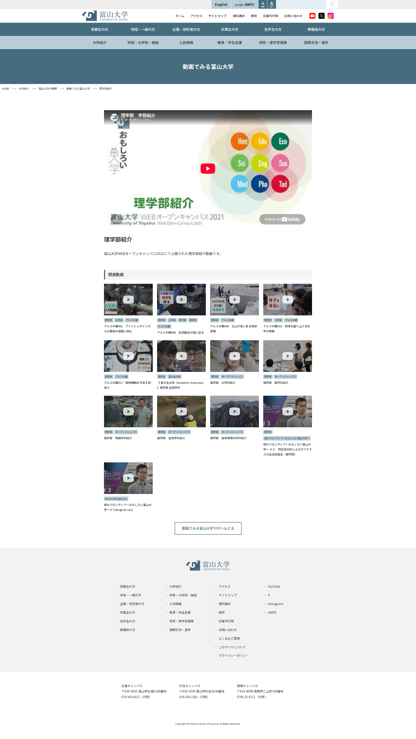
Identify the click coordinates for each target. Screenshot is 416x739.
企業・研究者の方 (186, 29)
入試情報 (186, 42)
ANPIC (245, 4)
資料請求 (239, 16)
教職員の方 (316, 29)
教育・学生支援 (230, 42)
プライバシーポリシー (234, 655)
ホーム (179, 16)
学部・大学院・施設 (143, 42)
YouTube (274, 586)
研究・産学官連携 (273, 42)
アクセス (196, 16)
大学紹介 (100, 42)
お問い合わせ (293, 16)
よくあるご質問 (229, 638)
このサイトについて (232, 647)
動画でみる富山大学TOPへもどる (208, 528)
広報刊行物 (270, 16)
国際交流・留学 (316, 42)
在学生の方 (273, 29)
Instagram (275, 604)
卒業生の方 (229, 29)
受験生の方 (99, 29)
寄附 (254, 16)
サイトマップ (217, 16)
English (221, 4)
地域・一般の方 (143, 29)
